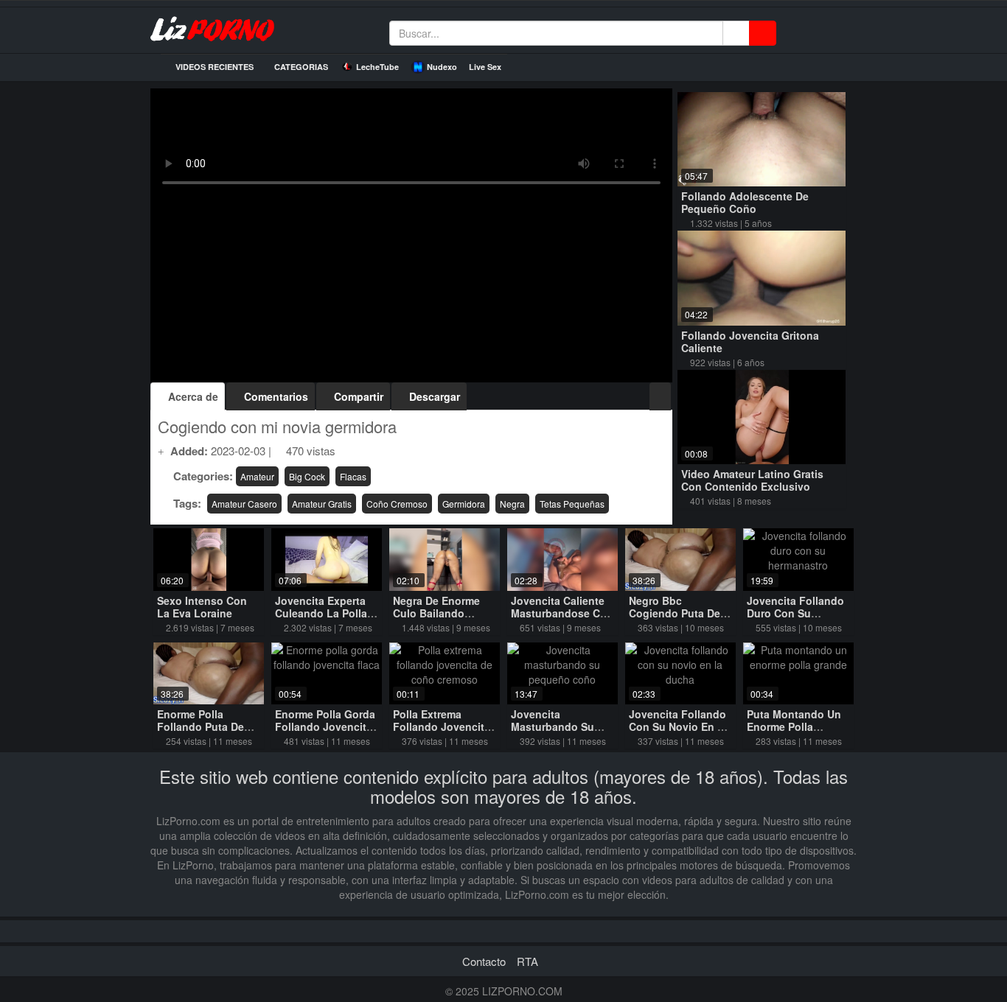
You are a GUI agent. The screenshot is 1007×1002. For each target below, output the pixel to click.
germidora (463, 503)
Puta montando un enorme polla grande (794, 726)
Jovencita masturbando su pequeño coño (552, 726)
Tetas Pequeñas (572, 503)
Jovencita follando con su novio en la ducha (679, 726)
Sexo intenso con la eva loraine (202, 606)
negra (512, 503)
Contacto (484, 961)
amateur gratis (322, 503)
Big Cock (307, 476)
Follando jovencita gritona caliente (750, 341)
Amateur (257, 476)
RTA (527, 961)
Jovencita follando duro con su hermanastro (795, 613)
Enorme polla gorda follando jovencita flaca (325, 726)
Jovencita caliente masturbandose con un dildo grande (562, 613)
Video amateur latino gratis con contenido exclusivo (752, 480)
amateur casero (244, 503)
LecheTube (377, 66)
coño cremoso (397, 503)
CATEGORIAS (300, 66)
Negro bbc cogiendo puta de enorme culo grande (674, 619)
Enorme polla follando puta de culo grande (200, 726)
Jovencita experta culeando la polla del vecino (321, 613)
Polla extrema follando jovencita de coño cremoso (441, 726)
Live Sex (485, 66)
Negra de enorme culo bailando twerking (436, 613)
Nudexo (442, 66)
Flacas (353, 476)
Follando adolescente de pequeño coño (745, 202)
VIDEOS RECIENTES (213, 66)
